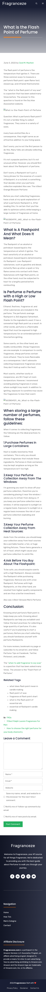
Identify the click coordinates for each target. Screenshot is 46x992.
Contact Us (34, 988)
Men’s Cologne (10, 921)
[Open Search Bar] (36, 3)
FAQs (9, 717)
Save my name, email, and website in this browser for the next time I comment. (23, 796)
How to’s (7, 917)
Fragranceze (14, 3)
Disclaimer (24, 988)
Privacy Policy (12, 988)
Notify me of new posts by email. (21, 816)
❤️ (35, 983)
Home (6, 912)
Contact (7, 925)
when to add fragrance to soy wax (24, 663)
